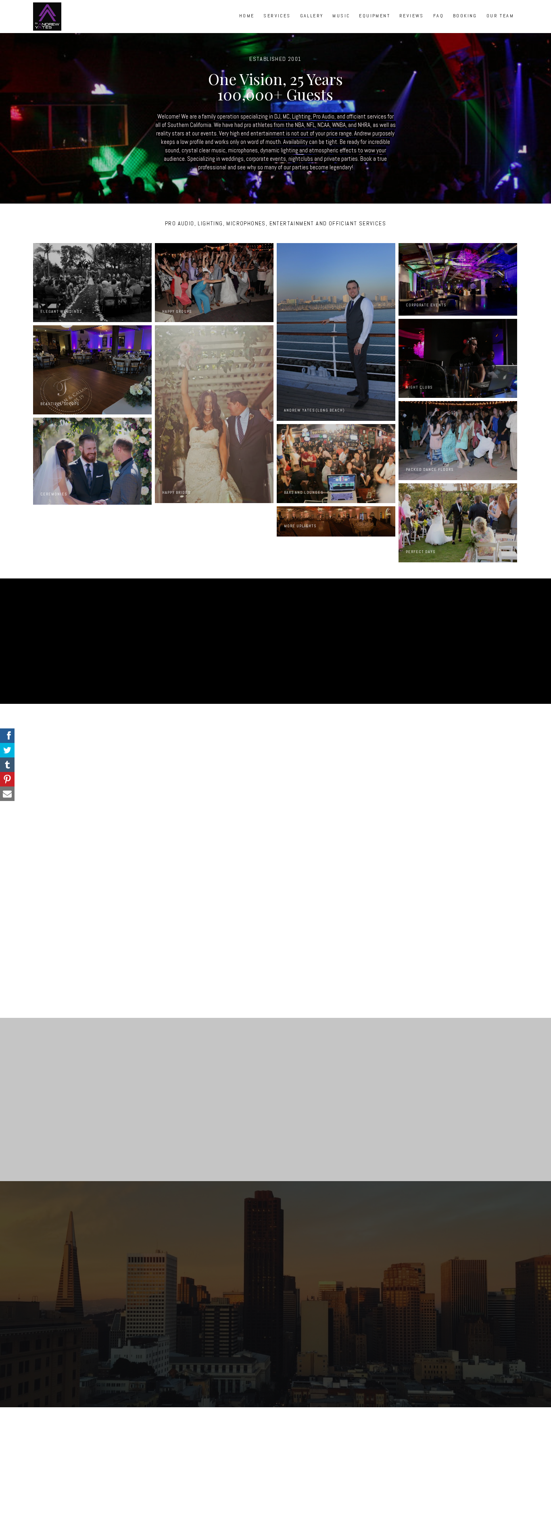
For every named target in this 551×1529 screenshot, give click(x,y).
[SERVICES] (276, 24)
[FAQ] (438, 24)
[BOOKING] (465, 24)
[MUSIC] (341, 24)
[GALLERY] (312, 24)
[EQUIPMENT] (374, 24)
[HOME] (247, 24)
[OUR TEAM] (500, 24)
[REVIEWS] (411, 24)
